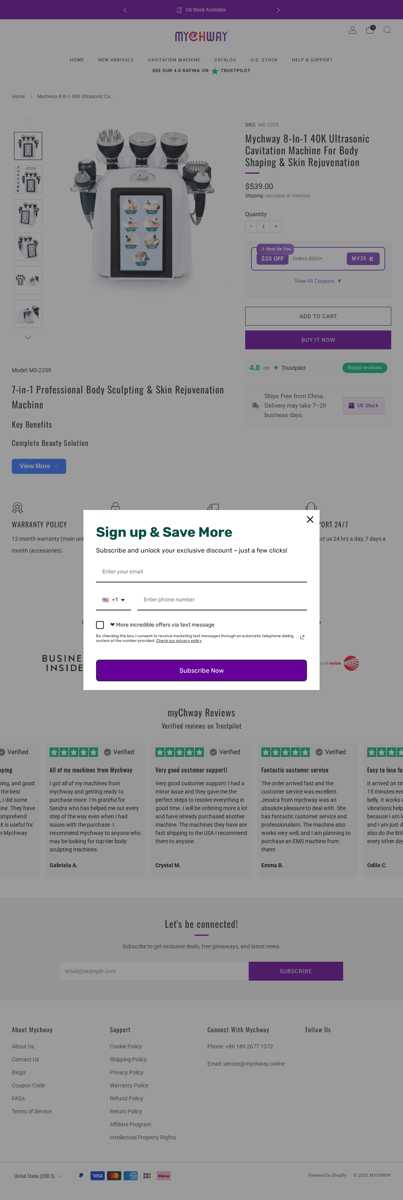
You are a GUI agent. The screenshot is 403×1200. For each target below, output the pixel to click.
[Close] (310, 519)
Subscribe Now (201, 670)
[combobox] (113, 600)
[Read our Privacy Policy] (302, 637)
